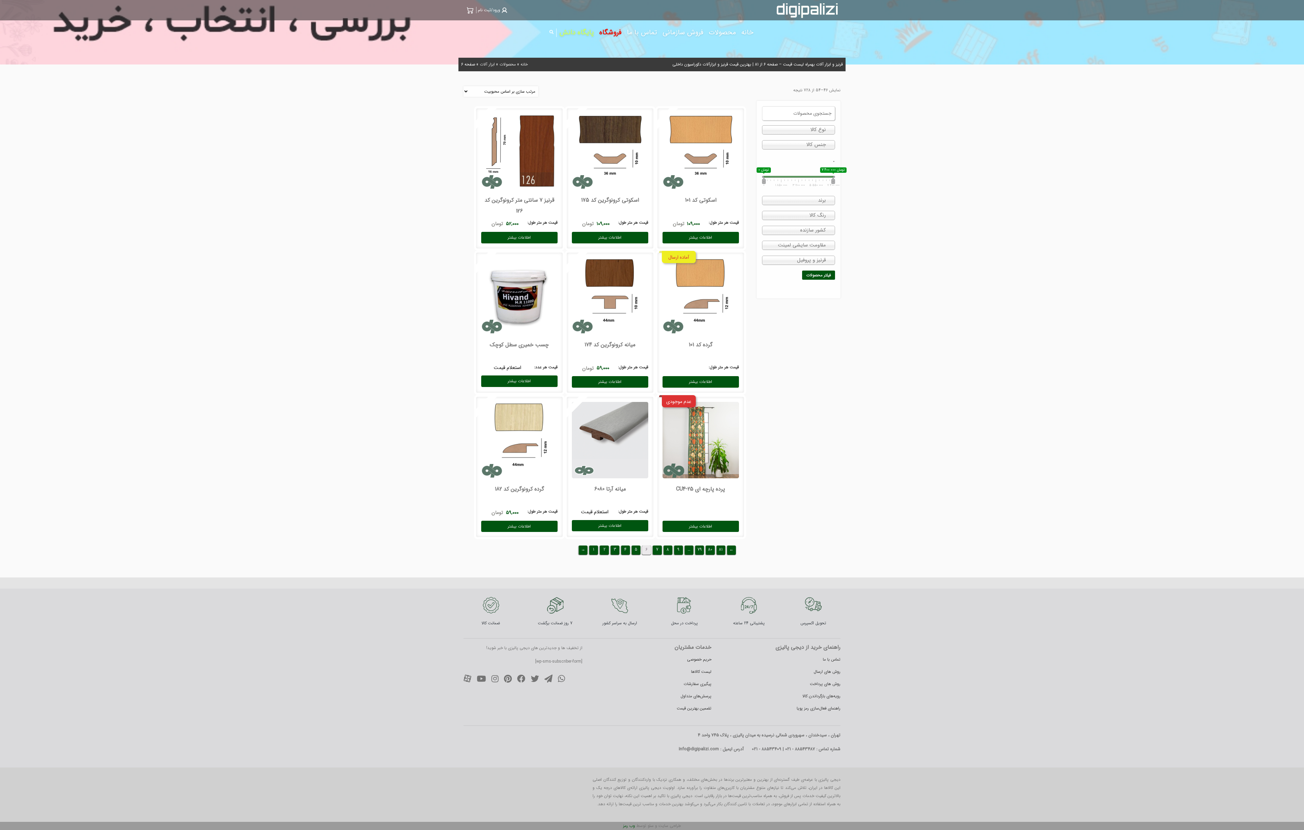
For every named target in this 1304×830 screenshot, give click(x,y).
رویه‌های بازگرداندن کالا (821, 696)
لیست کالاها (701, 671)
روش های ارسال (827, 671)
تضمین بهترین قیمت (694, 708)
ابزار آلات (487, 64)
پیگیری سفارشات (697, 684)
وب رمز (629, 826)
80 (710, 549)
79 (700, 549)
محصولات (508, 64)
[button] (491, 10)
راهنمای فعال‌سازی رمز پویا (818, 708)
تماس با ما (831, 659)
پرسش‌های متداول (696, 696)
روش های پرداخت (825, 684)
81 (721, 549)
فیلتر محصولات (818, 275)
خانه (524, 64)
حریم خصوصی (699, 659)
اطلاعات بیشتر (700, 237)
